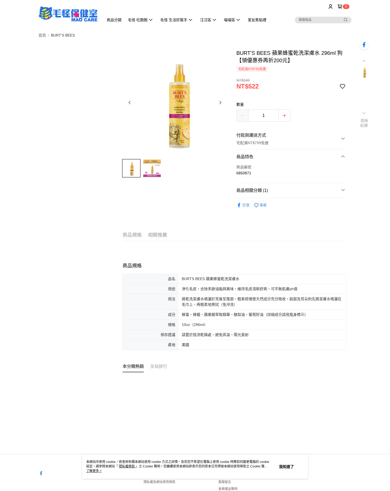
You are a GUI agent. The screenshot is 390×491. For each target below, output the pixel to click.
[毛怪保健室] (67, 14)
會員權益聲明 (227, 489)
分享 (246, 205)
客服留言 (224, 482)
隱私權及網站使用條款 (159, 482)
